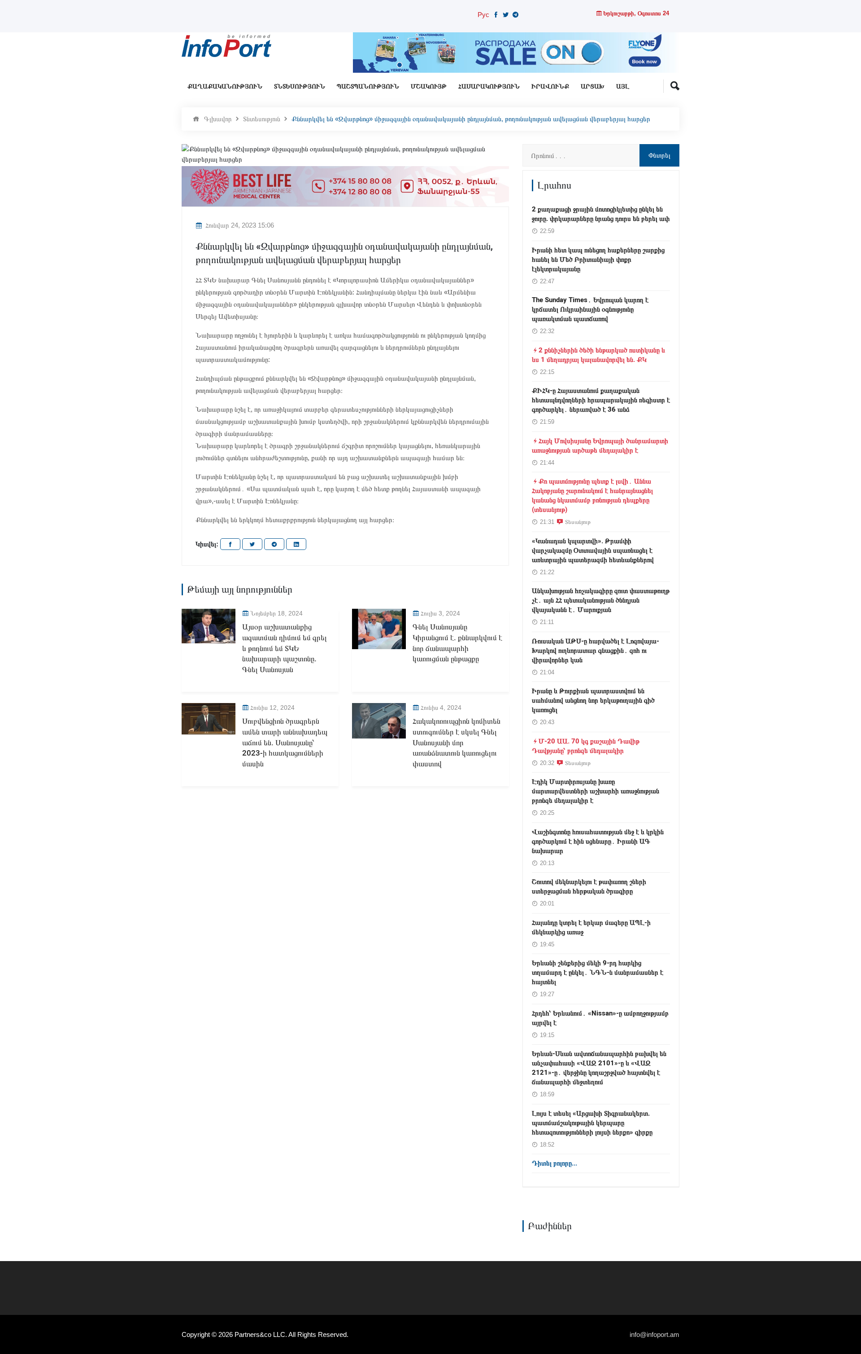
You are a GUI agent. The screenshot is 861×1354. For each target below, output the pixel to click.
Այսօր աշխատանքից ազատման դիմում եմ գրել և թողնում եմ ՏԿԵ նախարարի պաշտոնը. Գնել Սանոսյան (284, 648)
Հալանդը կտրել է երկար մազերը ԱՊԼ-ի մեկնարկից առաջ (591, 927)
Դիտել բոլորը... (554, 1163)
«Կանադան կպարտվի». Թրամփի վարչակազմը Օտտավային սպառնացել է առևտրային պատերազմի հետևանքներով (593, 550)
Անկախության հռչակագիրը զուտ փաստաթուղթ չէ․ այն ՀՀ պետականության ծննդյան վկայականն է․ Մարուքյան (601, 600)
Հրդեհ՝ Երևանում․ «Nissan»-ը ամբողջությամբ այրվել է (600, 1018)
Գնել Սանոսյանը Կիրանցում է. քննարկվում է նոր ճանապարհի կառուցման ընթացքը (457, 642)
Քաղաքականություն (224, 86)
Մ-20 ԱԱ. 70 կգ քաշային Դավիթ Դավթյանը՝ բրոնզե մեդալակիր (585, 746)
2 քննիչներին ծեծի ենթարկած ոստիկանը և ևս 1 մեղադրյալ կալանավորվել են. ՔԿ (598, 355)
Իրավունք (550, 86)
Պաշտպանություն (368, 86)
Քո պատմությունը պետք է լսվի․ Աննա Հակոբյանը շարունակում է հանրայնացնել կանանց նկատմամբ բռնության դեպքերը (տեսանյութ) (592, 495)
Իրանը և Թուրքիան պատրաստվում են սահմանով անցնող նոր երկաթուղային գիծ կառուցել (593, 700)
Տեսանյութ (578, 521)
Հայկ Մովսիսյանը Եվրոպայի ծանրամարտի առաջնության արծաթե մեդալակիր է (600, 445)
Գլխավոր (218, 119)
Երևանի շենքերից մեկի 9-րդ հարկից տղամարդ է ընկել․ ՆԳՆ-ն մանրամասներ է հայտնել (597, 972)
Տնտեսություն (299, 86)
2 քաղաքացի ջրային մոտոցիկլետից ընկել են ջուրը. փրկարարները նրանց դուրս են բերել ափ (601, 214)
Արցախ (592, 86)
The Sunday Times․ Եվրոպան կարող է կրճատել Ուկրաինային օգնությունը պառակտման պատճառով (590, 309)
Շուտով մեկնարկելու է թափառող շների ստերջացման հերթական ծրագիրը (589, 886)
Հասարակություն (489, 86)
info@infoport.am (654, 1334)
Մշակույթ (429, 86)
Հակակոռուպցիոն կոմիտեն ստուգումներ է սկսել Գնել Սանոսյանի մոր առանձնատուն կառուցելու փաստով (456, 742)
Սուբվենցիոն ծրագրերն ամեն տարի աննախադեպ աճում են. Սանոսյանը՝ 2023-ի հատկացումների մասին (284, 742)
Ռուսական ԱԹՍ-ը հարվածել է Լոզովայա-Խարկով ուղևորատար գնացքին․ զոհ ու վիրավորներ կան (595, 650)
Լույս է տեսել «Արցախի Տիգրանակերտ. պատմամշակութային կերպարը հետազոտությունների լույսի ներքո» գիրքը (592, 1122)
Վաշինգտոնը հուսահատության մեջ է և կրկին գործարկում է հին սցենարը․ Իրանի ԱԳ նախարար (598, 841)
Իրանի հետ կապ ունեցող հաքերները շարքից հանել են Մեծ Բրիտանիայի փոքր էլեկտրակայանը (598, 259)
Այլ (622, 86)
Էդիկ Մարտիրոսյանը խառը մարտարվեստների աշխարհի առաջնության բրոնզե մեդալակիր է (595, 791)
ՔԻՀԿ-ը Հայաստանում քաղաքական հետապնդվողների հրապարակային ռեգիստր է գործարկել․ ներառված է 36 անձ (601, 400)
